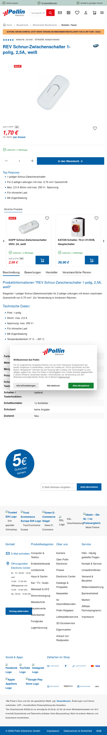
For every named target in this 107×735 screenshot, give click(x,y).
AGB (98, 730)
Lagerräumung (39, 627)
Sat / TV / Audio (39, 582)
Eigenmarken (63, 629)
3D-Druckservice (65, 623)
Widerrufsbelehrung (93, 587)
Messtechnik (38, 602)
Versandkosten (64, 701)
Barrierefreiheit (90, 593)
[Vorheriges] (3, 240)
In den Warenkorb (69, 161)
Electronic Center (66, 576)
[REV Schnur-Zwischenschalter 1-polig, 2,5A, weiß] (53, 93)
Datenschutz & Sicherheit (78, 730)
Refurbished (37, 614)
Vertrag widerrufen (19, 611)
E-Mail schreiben (20, 553)
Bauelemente (38, 608)
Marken (86, 599)
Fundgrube (37, 621)
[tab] (11, 273)
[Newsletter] (60, 12)
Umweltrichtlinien (91, 570)
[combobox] (38, 12)
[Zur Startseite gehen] (14, 12)
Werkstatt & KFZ (40, 589)
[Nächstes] (103, 240)
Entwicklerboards (40, 563)
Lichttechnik (37, 570)
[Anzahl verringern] (6, 161)
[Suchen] (50, 12)
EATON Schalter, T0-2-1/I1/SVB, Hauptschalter (76, 242)
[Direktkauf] (68, 12)
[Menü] (102, 12)
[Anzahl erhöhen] (32, 161)
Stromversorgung (40, 595)
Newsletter (62, 593)
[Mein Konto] (85, 12)
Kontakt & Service (92, 563)
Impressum (88, 616)
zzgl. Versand (19, 137)
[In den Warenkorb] (42, 260)
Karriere (60, 553)
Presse (60, 570)
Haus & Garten (39, 576)
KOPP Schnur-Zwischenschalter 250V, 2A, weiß (28, 242)
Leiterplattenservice (67, 616)
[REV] (95, 50)
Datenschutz (59, 493)
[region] (53, 93)
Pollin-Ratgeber (65, 610)
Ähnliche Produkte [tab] (13, 209)
